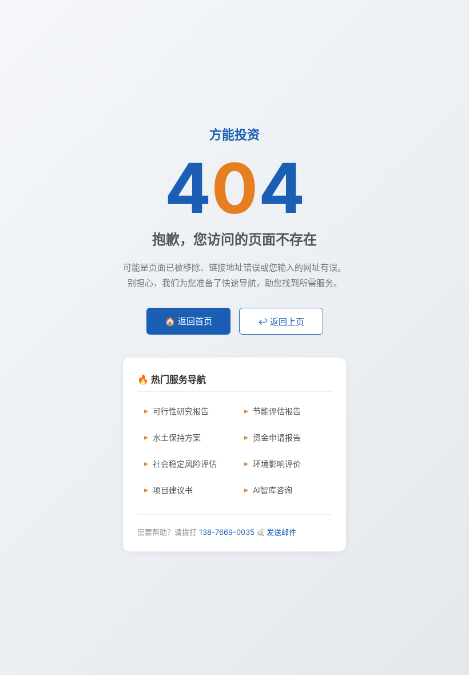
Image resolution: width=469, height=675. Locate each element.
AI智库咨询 (272, 490)
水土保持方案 (177, 437)
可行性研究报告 (181, 411)
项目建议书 (173, 490)
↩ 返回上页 (281, 321)
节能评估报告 (277, 411)
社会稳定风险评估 (185, 463)
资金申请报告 (277, 437)
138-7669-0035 (227, 532)
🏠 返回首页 (188, 321)
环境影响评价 (277, 463)
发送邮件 (281, 532)
